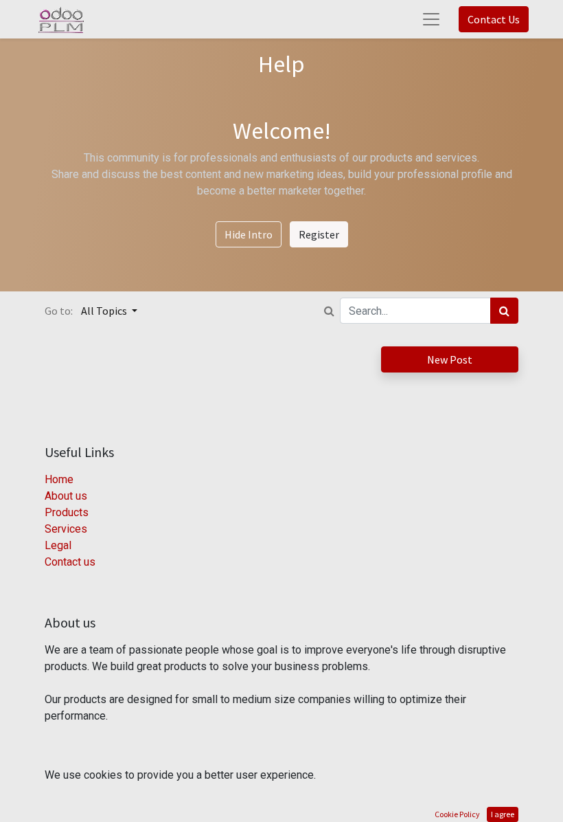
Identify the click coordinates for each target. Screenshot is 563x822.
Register (319, 234)
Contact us (70, 561)
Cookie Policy (457, 814)
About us (66, 495)
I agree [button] (502, 814)
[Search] (504, 311)
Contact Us (494, 19)
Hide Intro (249, 234)
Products (67, 512)
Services (66, 528)
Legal (58, 545)
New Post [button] (449, 359)
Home (59, 479)
